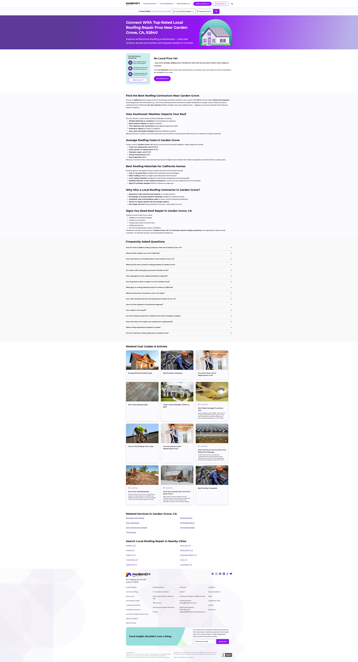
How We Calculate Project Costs (137, 614)
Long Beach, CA (186, 565)
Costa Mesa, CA (132, 560)
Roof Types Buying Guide (138, 405)
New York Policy (139, 655)
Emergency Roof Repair (135, 518)
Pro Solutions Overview (161, 592)
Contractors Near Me (133, 605)
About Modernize (183, 3)
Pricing (155, 612)
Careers (211, 605)
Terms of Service (162, 657)
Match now (137, 80)
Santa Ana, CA (185, 545)
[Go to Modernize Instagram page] (216, 574)
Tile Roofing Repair (187, 528)
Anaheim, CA (131, 545)
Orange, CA (130, 550)
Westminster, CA (186, 550)
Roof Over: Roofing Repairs (138, 492)
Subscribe (223, 641)
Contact (182, 592)
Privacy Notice (129, 654)
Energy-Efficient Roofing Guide (140, 373)
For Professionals (166, 3)
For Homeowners (149, 3)
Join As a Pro (220, 4)
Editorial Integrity (132, 618)
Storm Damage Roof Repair (136, 528)
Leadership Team (214, 601)
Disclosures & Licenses (166, 654)
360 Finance (157, 603)
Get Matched (161, 78)
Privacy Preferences (155, 654)
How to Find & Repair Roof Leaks (141, 446)
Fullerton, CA (131, 555)
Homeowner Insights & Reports (163, 607)
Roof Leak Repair (132, 523)
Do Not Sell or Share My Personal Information (155, 655)
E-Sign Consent (145, 654)
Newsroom (212, 609)
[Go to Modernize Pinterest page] (213, 574)
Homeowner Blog (132, 592)
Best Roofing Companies (172, 373)
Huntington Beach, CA (188, 555)
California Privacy (130, 655)
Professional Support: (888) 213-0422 (192, 596)
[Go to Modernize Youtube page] (231, 574)
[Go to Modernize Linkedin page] (224, 574)
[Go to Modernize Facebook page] (220, 574)
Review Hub (130, 596)
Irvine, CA (183, 560)
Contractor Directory (133, 609)
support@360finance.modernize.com (192, 612)
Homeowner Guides (133, 601)
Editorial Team (131, 623)
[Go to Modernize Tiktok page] (227, 574)
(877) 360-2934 (184, 609)
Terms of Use (137, 654)
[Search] (232, 4)
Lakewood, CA (131, 565)
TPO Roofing (131, 532)
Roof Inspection (186, 518)
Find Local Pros (202, 4)
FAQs (210, 596)
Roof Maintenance (187, 523)
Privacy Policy (153, 657)
